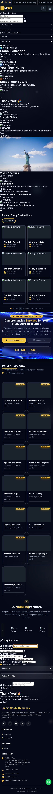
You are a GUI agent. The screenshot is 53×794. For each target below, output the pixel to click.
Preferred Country (12, 661)
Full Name (8, 645)
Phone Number (10, 653)
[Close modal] (1, 643)
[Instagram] (10, 723)
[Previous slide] (1, 93)
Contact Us (7, 59)
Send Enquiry (8, 45)
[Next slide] (4, 93)
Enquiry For (9, 659)
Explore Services (15, 340)
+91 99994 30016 (12, 773)
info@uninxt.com (11, 777)
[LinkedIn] (22, 723)
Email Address (10, 648)
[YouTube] (16, 723)
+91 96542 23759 (11, 770)
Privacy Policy (20, 791)
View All (10, 221)
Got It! (4, 109)
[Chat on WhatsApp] (48, 782)
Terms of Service (31, 791)
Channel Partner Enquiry (24, 2)
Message (7, 685)
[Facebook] (4, 723)
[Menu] (50, 8)
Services (7, 734)
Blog (6, 748)
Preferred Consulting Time (11, 33)
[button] (26, 117)
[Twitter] (28, 723)
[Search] (43, 8)
